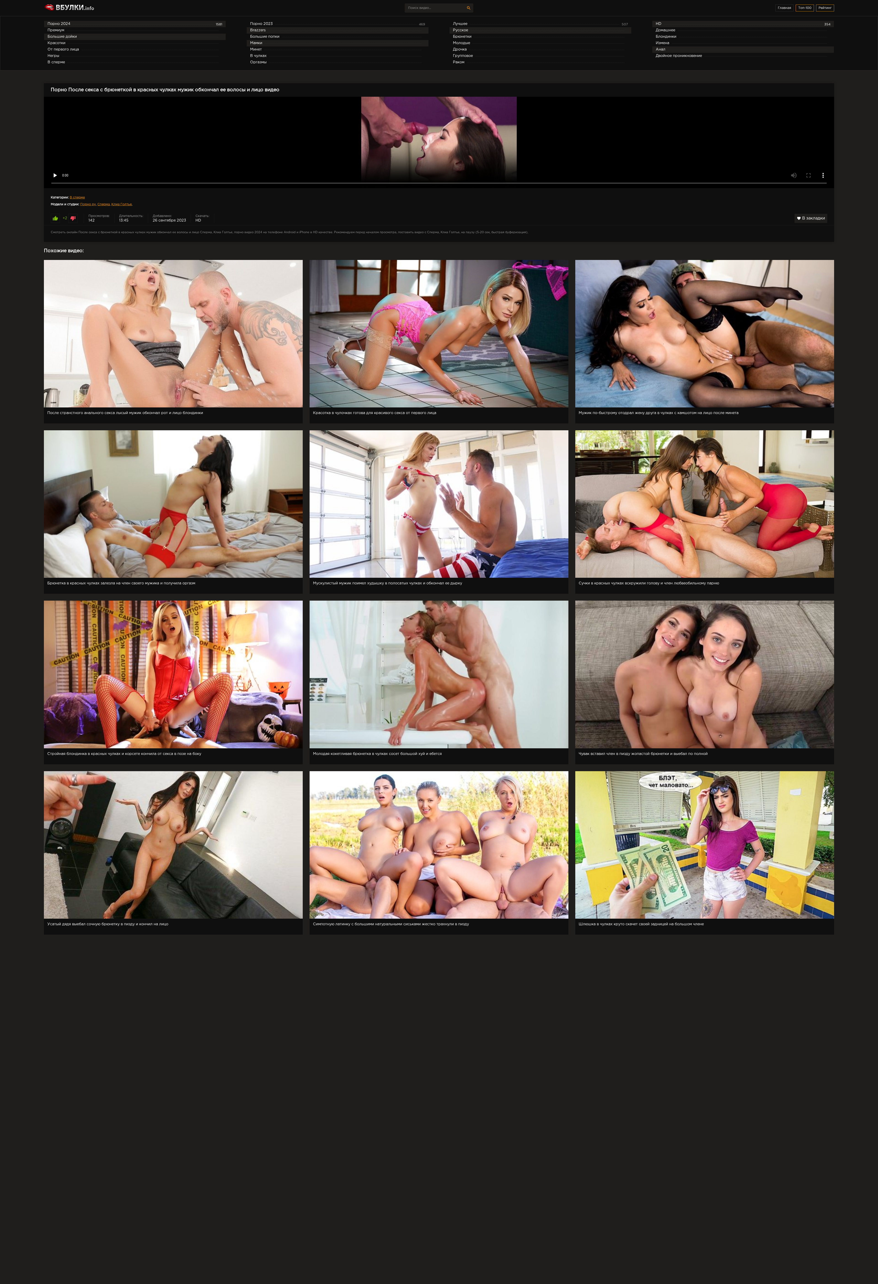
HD (198, 220)
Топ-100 (804, 8)
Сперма (103, 204)
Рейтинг (825, 8)
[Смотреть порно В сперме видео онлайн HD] (84, 8)
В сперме (77, 197)
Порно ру (88, 204)
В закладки (811, 218)
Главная (784, 8)
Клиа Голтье (121, 204)
